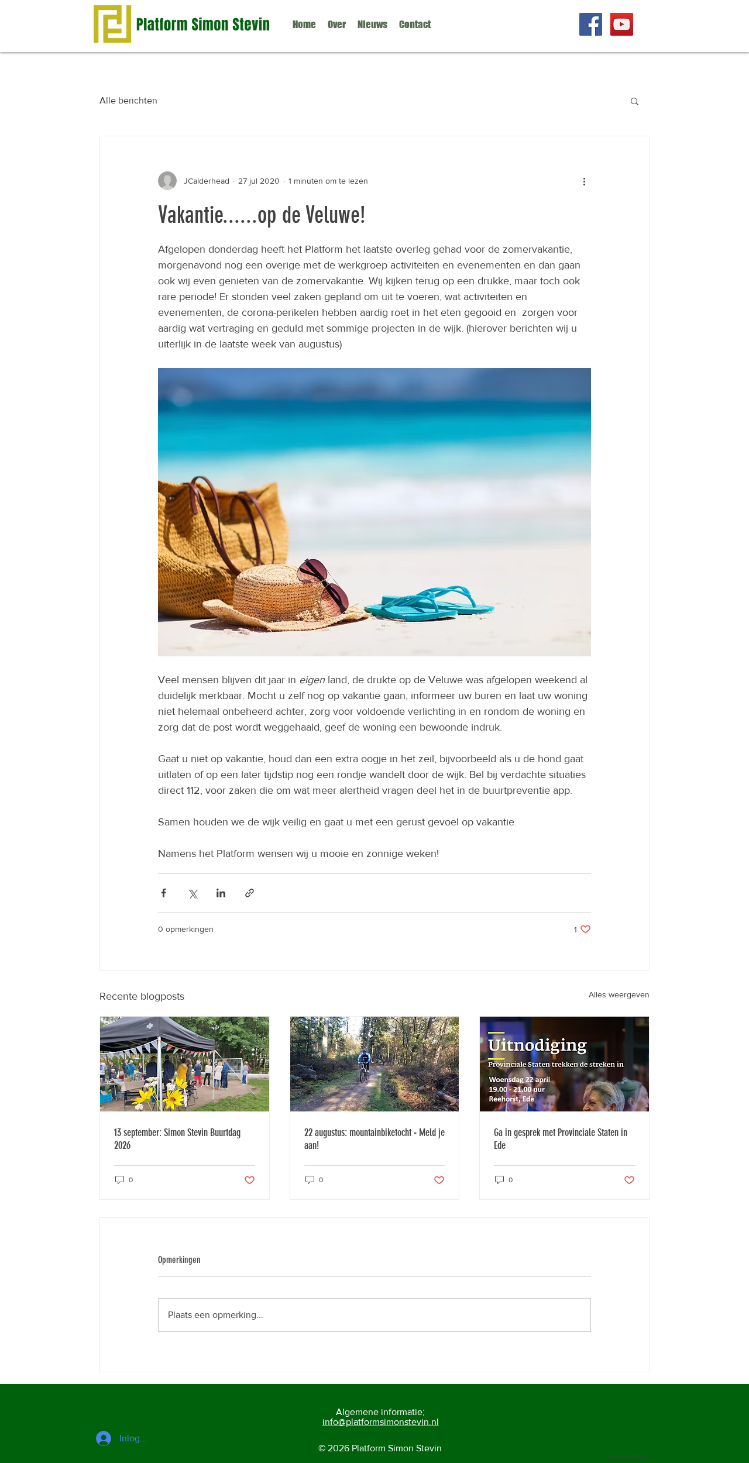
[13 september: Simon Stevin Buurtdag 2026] (184, 1064)
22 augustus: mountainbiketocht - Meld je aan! (374, 1139)
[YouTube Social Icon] (621, 24)
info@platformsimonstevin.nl (380, 1422)
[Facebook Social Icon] (590, 24)
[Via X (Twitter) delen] (192, 893)
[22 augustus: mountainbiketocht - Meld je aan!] (374, 1064)
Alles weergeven (619, 994)
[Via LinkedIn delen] (220, 893)
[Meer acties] (584, 181)
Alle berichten (128, 100)
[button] (634, 100)
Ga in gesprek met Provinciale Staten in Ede (560, 1139)
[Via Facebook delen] (163, 893)
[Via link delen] (249, 893)
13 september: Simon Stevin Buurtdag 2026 (177, 1139)
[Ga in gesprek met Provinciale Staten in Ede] (564, 1064)
